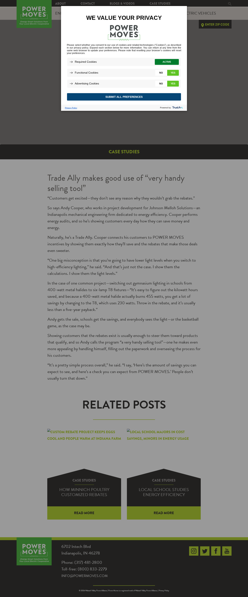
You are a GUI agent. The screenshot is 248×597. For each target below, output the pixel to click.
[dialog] (124, 58)
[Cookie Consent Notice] (124, 58)
